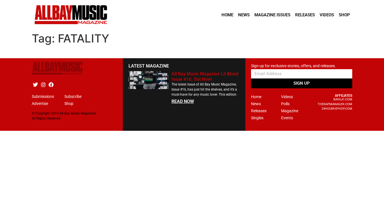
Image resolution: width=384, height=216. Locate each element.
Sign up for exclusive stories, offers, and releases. (293, 66)
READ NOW (182, 101)
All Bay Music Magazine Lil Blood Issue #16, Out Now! (204, 76)
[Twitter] (35, 84)
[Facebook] (51, 84)
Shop (344, 14)
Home (227, 14)
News (244, 14)
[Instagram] (43, 84)
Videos (327, 14)
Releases (305, 14)
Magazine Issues (272, 14)
